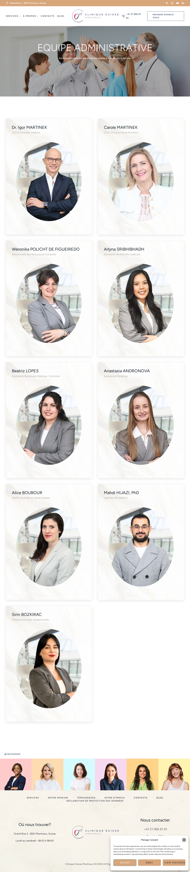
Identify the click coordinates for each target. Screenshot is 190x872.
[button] (184, 839)
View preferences (175, 862)
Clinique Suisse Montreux (79, 864)
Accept (125, 862)
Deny (149, 862)
